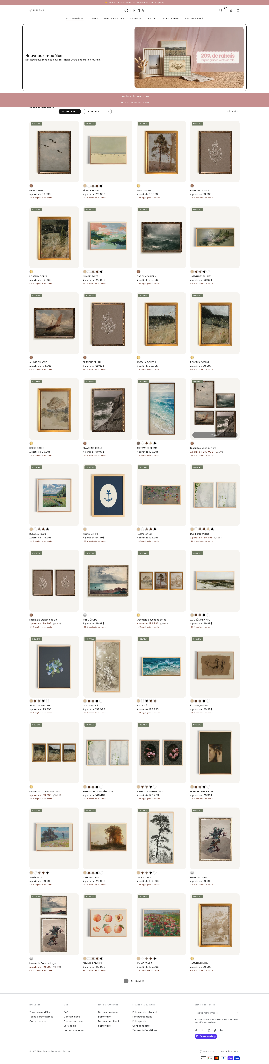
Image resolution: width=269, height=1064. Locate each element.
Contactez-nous (73, 1021)
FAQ (66, 1012)
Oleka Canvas (43, 1051)
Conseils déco (72, 1016)
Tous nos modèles (40, 1012)
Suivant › (140, 981)
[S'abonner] (238, 1013)
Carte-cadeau (37, 1021)
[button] (220, 10)
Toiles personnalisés (41, 1016)
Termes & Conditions (144, 1030)
